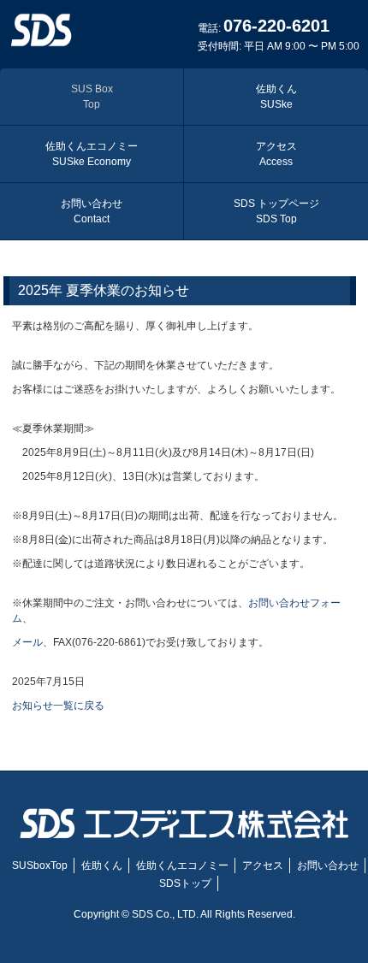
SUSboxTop (40, 865)
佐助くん (276, 96)
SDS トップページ (276, 211)
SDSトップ (185, 883)
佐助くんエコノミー (91, 154)
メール (27, 642)
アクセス (276, 154)
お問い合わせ (91, 211)
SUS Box (92, 96)
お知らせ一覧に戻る (58, 706)
